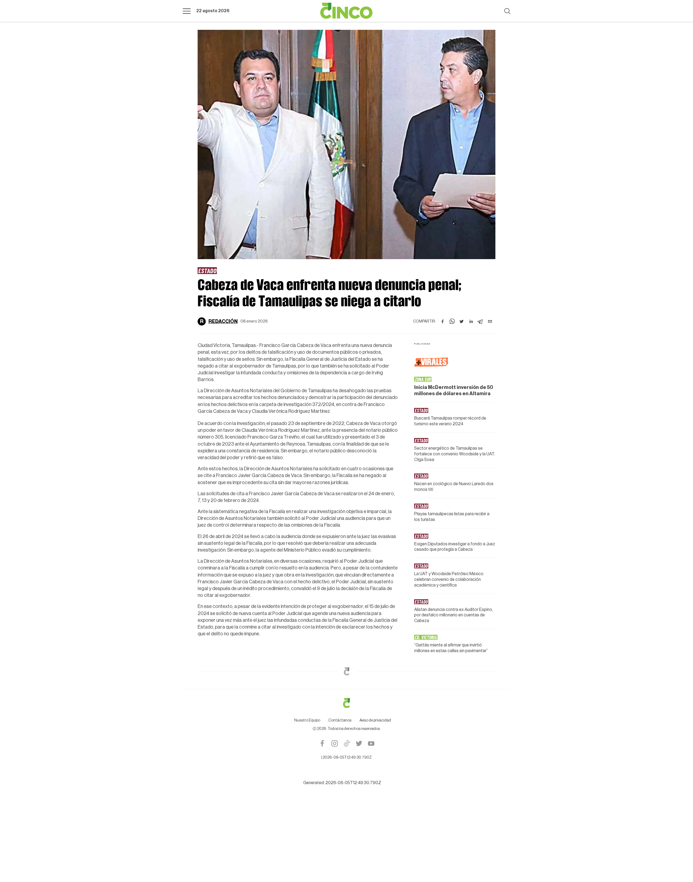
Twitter (358, 743)
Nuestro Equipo (307, 720)
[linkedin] (471, 321)
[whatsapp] (452, 321)
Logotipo (346, 11)
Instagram (334, 743)
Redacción (223, 321)
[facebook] (443, 321)
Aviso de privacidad (375, 720)
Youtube (371, 743)
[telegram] (480, 321)
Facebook (322, 743)
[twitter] (461, 321)
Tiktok (346, 743)
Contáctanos (339, 720)
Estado (207, 270)
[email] (490, 321)
